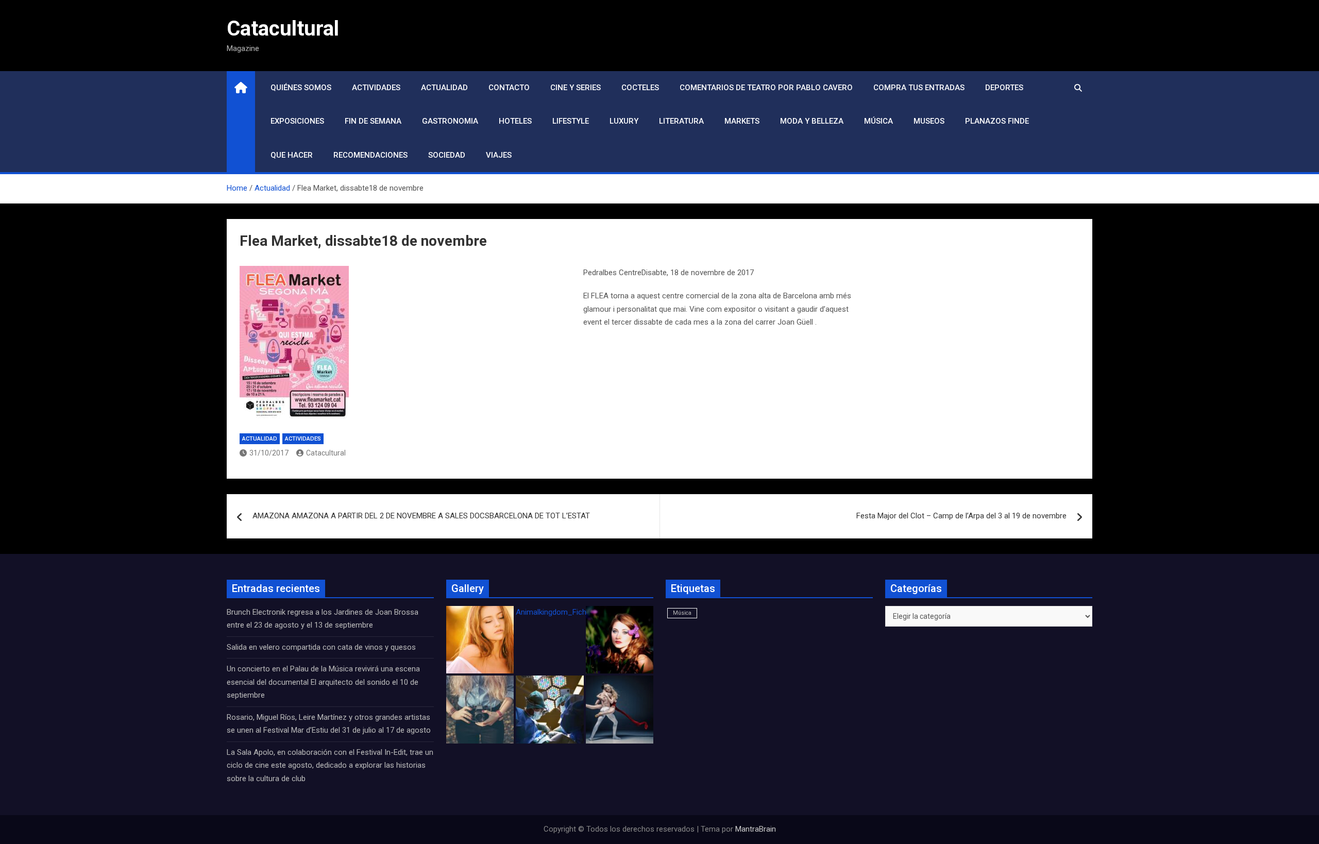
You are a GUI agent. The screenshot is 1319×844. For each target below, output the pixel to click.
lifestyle (570, 121)
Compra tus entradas (919, 87)
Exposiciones (297, 121)
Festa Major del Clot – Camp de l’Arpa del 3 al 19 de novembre (961, 515)
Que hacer (291, 155)
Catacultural (283, 28)
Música (878, 121)
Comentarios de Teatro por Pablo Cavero (766, 87)
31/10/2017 (269, 453)
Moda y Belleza (811, 121)
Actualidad (444, 87)
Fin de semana (373, 121)
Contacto (509, 87)
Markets (741, 121)
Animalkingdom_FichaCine (560, 612)
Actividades (376, 87)
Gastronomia (450, 121)
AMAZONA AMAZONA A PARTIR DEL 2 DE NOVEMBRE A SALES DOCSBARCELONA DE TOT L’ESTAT (421, 515)
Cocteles (640, 87)
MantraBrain (755, 829)
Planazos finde (997, 121)
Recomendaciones (370, 155)
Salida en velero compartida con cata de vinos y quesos (321, 647)
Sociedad (446, 155)
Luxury (624, 121)
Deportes (1004, 87)
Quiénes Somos (300, 87)
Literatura (681, 121)
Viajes (499, 155)
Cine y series (575, 87)
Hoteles (515, 121)
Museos (929, 121)
